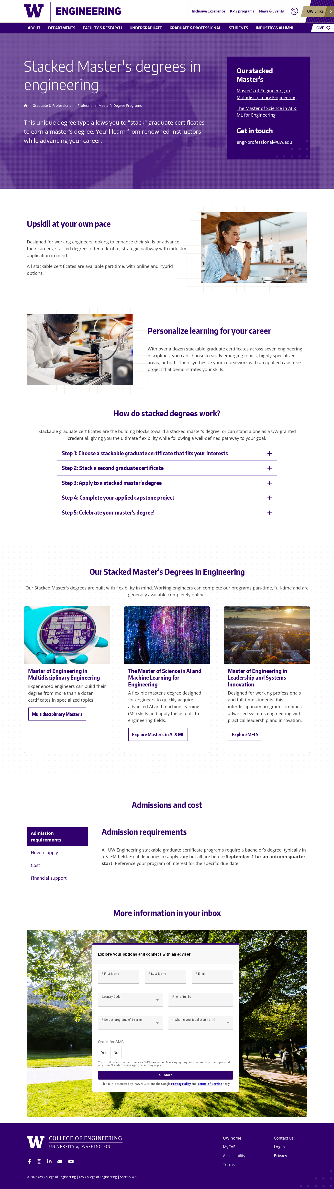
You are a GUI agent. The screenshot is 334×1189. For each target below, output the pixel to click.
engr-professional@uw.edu (264, 142)
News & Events (271, 11)
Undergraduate (146, 27)
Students (238, 27)
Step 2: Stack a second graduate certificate (113, 467)
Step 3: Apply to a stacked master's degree (112, 482)
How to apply (44, 852)
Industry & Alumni (274, 27)
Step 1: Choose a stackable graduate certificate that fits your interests (145, 453)
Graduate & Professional (195, 27)
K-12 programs (242, 11)
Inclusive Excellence (208, 11)
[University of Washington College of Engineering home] (75, 1143)
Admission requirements (46, 836)
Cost (35, 865)
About (34, 27)
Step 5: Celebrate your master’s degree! (108, 512)
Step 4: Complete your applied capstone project (118, 497)
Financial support (49, 878)
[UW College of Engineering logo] (131, 12)
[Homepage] (25, 105)
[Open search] (294, 11)
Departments (61, 27)
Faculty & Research (102, 27)
